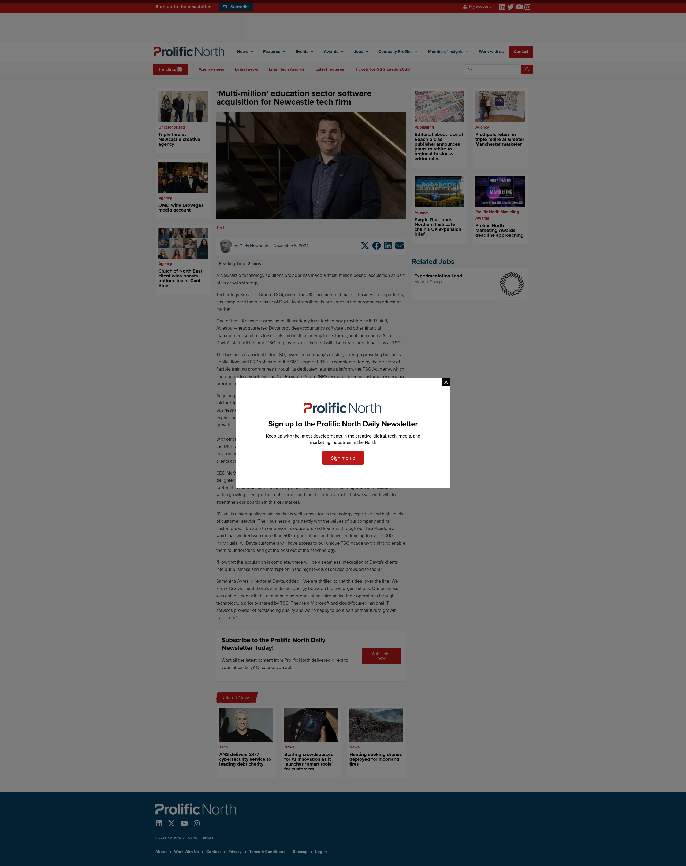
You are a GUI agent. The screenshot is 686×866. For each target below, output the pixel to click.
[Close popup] (446, 382)
